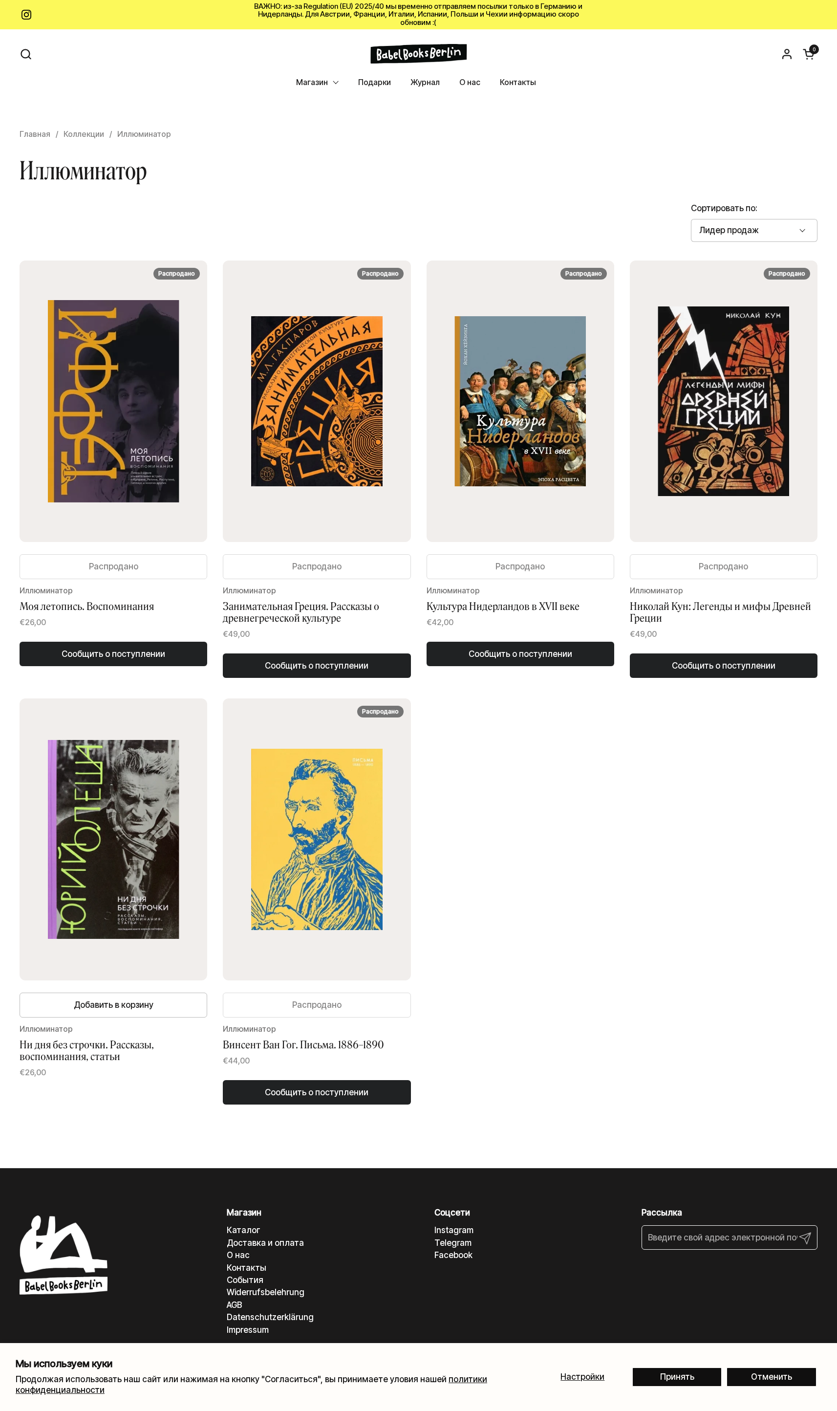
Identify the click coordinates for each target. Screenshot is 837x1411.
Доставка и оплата (265, 1243)
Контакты (246, 1268)
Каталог (243, 1230)
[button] (26, 54)
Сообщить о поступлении (113, 654)
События (245, 1280)
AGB (234, 1305)
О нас (238, 1255)
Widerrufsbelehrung (265, 1292)
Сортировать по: (724, 208)
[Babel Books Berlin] (418, 54)
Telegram (453, 1243)
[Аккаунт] (787, 54)
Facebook (453, 1255)
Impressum (248, 1330)
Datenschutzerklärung (270, 1317)
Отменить (771, 1377)
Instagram (453, 1230)
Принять (677, 1377)
